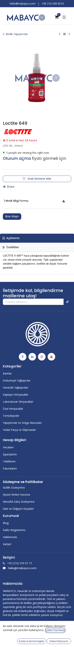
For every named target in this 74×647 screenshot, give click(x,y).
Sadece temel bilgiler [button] (31, 641)
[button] (67, 302)
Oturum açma (17, 158)
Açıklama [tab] (12, 238)
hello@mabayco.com (22, 568)
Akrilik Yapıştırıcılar (17, 34)
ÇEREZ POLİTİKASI (55, 630)
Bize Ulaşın (12, 216)
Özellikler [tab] (12, 247)
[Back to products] (64, 34)
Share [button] (10, 187)
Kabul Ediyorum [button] (59, 641)
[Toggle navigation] (64, 17)
